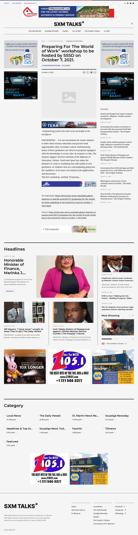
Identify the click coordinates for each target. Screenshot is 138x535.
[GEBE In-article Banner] (69, 184)
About (73, 506)
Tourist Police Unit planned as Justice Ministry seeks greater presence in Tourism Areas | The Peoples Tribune (115, 196)
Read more (11, 291)
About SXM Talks (16, 3)
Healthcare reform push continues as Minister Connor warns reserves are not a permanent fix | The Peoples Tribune (117, 279)
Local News (66, 65)
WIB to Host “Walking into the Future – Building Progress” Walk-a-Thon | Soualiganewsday (118, 297)
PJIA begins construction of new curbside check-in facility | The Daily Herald (115, 183)
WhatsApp (119, 513)
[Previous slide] (129, 315)
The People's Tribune (101, 520)
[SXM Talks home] (69, 23)
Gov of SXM (76, 31)
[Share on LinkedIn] (95, 72)
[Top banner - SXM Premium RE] (69, 12)
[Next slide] (133, 315)
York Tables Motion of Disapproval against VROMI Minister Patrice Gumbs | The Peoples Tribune (116, 157)
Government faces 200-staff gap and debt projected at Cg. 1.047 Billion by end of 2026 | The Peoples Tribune (117, 170)
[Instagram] (130, 3)
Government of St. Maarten (103, 524)
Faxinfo (65, 31)
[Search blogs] (125, 3)
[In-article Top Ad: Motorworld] (69, 124)
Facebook (119, 506)
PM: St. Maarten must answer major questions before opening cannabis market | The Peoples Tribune (118, 308)
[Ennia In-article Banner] (69, 229)
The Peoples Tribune (92, 31)
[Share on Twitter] (91, 72)
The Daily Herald (34, 31)
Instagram (119, 510)
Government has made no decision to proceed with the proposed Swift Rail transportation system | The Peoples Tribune (115, 130)
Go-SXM (107, 31)
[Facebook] (128, 3)
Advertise (6, 3)
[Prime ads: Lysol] (21, 54)
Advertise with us (78, 510)
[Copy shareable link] (84, 72)
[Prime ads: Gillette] (21, 85)
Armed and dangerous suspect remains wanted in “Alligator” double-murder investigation (116, 116)
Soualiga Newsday (52, 31)
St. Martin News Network (55, 41)
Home (43, 41)
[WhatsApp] (133, 3)
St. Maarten (75, 513)
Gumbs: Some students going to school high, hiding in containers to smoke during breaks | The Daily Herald (116, 144)
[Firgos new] (113, 367)
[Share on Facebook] (87, 72)
